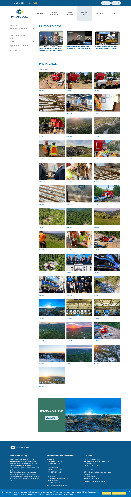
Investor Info (84, 13)
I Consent (107, 493)
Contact (114, 13)
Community (99, 13)
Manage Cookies (118, 493)
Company (40, 13)
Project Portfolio (69, 13)
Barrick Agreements (54, 13)
